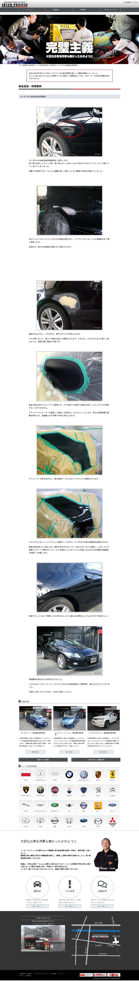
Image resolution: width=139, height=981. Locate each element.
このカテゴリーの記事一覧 (95, 760)
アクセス (134, 2)
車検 (21, 975)
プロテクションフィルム (110, 9)
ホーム (29, 10)
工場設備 (27, 975)
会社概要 (127, 2)
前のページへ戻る (43, 760)
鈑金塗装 (56, 10)
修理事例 (83, 10)
